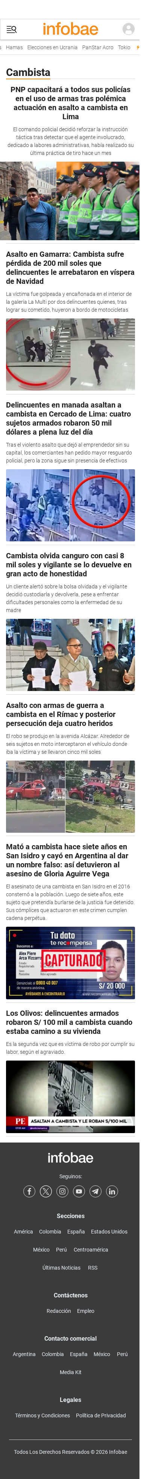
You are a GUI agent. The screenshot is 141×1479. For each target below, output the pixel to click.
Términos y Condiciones (42, 1415)
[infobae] (71, 29)
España (76, 1232)
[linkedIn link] (112, 1191)
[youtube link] (79, 1191)
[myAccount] (129, 29)
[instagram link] (62, 1191)
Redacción (59, 1311)
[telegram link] (95, 1191)
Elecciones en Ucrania (49, 47)
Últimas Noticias (61, 1268)
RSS (92, 1268)
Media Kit (71, 1372)
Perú (61, 1250)
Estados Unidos (109, 1232)
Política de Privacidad (101, 1415)
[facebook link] (29, 1191)
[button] (11, 29)
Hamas (11, 47)
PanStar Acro (95, 47)
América (23, 1232)
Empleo (85, 1311)
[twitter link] (46, 1191)
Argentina (24, 1354)
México (41, 1250)
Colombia (50, 1232)
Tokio (121, 47)
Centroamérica (91, 1250)
